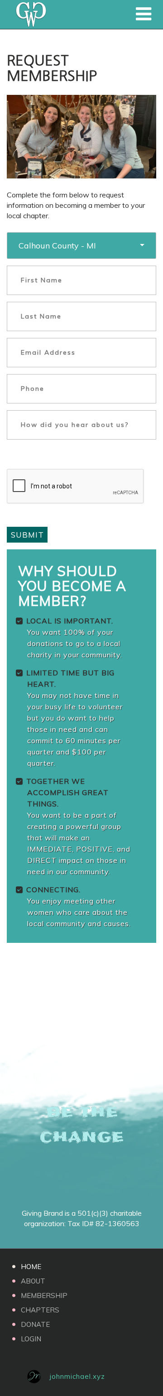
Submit (27, 534)
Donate (35, 1324)
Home (31, 1266)
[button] (81, 245)
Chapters (40, 1310)
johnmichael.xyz (77, 1376)
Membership (44, 1295)
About (33, 1281)
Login (31, 1339)
